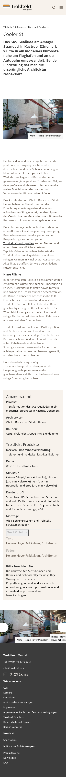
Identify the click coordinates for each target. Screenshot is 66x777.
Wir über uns (12, 681)
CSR (5, 687)
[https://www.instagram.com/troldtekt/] (5, 674)
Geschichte (9, 697)
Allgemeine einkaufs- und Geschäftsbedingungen (30, 712)
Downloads (9, 757)
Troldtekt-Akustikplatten (18, 243)
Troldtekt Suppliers (13, 717)
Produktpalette (11, 752)
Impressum (9, 707)
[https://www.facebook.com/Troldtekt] (11, 674)
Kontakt (8, 733)
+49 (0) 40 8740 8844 (19, 661)
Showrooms (10, 739)
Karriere (7, 692)
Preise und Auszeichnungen (18, 702)
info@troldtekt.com (14, 668)
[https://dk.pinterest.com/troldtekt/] (16, 674)
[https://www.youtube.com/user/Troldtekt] (21, 674)
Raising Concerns (12, 726)
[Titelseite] (17, 7)
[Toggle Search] (54, 7)
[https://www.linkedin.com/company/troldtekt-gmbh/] (26, 674)
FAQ (5, 762)
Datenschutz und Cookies (17, 722)
